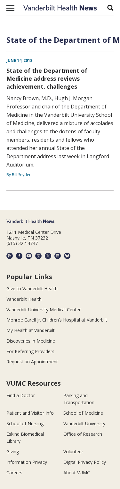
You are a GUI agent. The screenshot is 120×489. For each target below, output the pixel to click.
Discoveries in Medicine (30, 341)
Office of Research (82, 434)
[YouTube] (29, 256)
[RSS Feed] (9, 256)
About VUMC (76, 473)
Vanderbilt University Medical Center (43, 310)
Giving (12, 451)
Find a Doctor (20, 395)
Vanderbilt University (84, 423)
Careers (14, 473)
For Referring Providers (30, 351)
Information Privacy (26, 462)
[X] (48, 256)
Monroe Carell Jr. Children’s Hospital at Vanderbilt (56, 320)
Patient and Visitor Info (30, 413)
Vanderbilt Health (24, 299)
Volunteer (73, 451)
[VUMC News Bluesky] (67, 256)
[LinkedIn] (57, 256)
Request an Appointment (32, 362)
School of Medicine (83, 413)
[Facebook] (19, 256)
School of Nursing (25, 423)
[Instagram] (38, 256)
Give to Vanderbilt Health (32, 288)
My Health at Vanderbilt (30, 330)
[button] (10, 8)
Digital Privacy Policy (84, 462)
